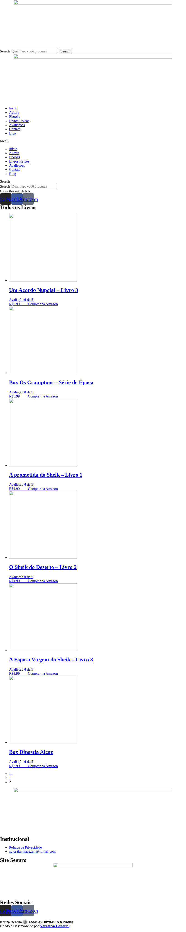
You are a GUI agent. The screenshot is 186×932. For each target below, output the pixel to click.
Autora (14, 112)
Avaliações (17, 125)
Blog (12, 133)
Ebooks (14, 116)
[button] (93, 141)
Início (13, 108)
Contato (14, 129)
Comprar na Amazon (43, 304)
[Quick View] (25, 304)
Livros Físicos (19, 121)
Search (5, 51)
